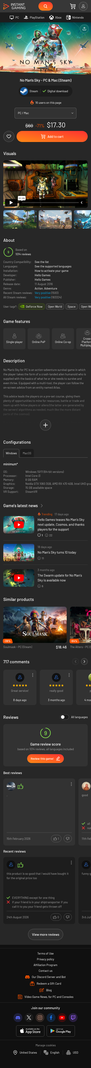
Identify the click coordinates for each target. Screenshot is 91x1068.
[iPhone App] (30, 1031)
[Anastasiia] (86, 786)
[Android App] (61, 1031)
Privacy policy (45, 959)
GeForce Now (34, 306)
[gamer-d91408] (19, 677)
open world (55, 306)
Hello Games (42, 275)
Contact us (45, 970)
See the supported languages (53, 266)
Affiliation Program (45, 965)
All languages (79, 717)
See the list (42, 262)
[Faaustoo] (11, 786)
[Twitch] (73, 1017)
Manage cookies (46, 1045)
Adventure (50, 288)
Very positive (43, 293)
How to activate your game (51, 270)
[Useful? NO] (68, 838)
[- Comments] (75, 661)
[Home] (14, 6)
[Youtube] (62, 1017)
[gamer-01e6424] (11, 864)
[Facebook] (51, 1017)
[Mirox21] (56, 677)
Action (39, 288)
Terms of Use (45, 953)
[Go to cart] (73, 6)
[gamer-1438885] (86, 864)
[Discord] (17, 1017)
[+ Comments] (84, 661)
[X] (29, 1017)
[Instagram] (40, 1017)
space (72, 306)
